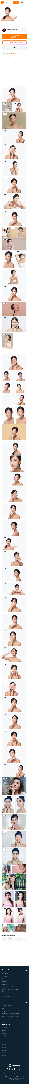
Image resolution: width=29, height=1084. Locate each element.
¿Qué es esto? (14, 53)
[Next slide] (23, 1079)
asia (5, 1079)
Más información (7, 56)
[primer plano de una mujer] (6, 967)
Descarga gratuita (14, 36)
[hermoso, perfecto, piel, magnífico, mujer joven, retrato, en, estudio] (10, 253)
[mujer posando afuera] (14, 989)
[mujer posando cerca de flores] (14, 866)
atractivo (18, 1079)
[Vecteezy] (2, 2)
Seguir (24, 31)
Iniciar (21, 2)
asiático (11, 1079)
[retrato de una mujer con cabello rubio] (20, 1051)
